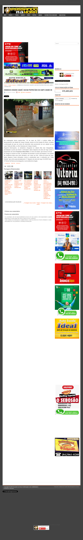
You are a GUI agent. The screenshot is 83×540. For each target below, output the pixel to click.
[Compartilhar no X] (11, 166)
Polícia (16, 15)
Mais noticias (62, 15)
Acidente (23, 15)
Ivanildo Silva (67, 486)
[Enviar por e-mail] (8, 166)
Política (34, 15)
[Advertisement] (41, 30)
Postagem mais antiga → (47, 202)
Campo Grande (12, 85)
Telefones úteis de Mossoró (50, 15)
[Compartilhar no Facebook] (12, 166)
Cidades (11, 15)
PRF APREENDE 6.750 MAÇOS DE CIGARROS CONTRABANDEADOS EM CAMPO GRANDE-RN (28, 185)
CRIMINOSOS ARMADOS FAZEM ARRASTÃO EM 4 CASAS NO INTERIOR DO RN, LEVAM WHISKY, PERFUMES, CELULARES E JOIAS (8, 187)
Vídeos (28, 15)
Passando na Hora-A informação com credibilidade (25, 486)
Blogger (12, 488)
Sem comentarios (27, 92)
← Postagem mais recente (29, 202)
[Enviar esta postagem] (5, 166)
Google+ (18, 163)
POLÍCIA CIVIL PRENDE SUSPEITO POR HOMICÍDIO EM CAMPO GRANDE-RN (18, 184)
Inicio (5, 15)
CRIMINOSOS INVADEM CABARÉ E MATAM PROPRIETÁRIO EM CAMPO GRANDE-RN (28, 90)
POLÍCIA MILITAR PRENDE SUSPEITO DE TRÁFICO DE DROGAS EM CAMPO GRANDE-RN (37, 185)
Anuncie (40, 15)
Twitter (13, 163)
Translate (60, 100)
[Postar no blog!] (9, 166)
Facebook (7, 163)
